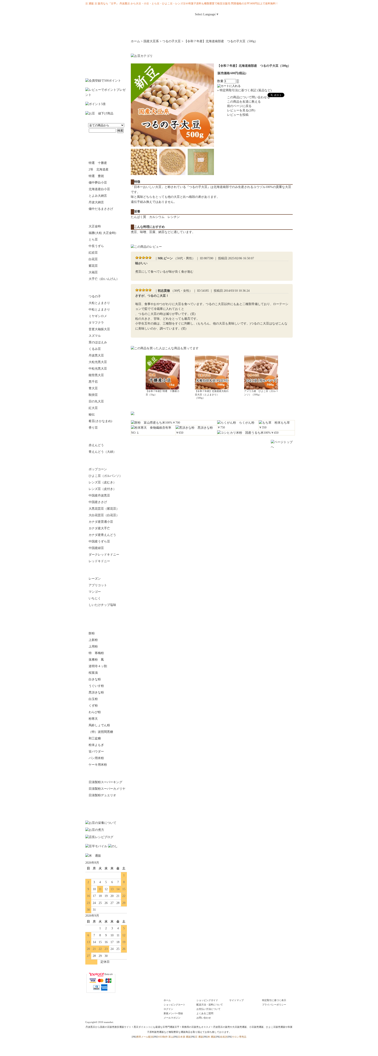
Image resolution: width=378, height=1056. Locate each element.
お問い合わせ (282, 23)
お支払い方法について (208, 1009)
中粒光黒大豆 (98, 368)
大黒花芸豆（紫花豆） (104, 508)
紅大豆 (93, 408)
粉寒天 (93, 718)
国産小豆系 (106, 154)
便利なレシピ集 (171, 30)
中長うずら (96, 246)
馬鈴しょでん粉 (99, 725)
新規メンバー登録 (173, 1013)
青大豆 (93, 388)
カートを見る (283, 13)
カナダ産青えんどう (102, 535)
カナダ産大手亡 (99, 528)
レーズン (95, 578)
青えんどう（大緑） (102, 451)
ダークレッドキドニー (104, 554)
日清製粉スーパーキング (105, 782)
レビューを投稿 (237, 114)
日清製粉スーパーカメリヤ (107, 788)
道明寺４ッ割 (98, 666)
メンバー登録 (263, 13)
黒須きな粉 (96, 692)
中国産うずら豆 (99, 541)
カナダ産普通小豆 (101, 521)
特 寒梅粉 (96, 653)
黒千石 (93, 381)
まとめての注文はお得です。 (106, 56)
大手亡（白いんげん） (104, 279)
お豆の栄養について (137, 30)
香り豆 (93, 427)
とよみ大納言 (98, 195)
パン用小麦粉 (106, 773)
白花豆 (93, 259)
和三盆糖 (95, 738)
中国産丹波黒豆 (99, 495)
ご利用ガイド (216, 23)
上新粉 (93, 640)
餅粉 (92, 633)
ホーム (194, 23)
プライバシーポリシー (274, 1004)
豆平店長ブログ (206, 30)
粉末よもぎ (96, 745)
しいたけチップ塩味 (102, 605)
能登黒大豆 (96, 375)
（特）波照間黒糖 (101, 731)
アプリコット (98, 585)
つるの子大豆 (171, 41)
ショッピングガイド (207, 1000)
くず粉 (93, 705)
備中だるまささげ (101, 208)
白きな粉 (95, 679)
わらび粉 (95, 712)
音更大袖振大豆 (99, 329)
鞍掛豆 (93, 394)
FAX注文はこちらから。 (106, 807)
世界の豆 (106, 460)
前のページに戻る (239, 106)
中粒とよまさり (99, 309)
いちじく (95, 598)
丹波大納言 (96, 202)
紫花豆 (93, 265)
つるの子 (95, 296)
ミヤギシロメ (98, 316)
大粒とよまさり (99, 303)
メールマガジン (260, 23)
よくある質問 (238, 23)
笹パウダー (96, 751)
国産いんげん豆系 (106, 217)
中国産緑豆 (96, 548)
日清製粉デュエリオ (102, 795)
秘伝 (92, 414)
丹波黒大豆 (96, 355)
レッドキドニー (99, 561)
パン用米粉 (96, 758)
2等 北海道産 (98, 169)
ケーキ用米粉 (98, 764)
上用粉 (93, 646)
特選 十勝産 (98, 163)
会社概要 (241, 30)
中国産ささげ (98, 502)
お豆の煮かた (102, 30)
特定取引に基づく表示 (274, 1000)
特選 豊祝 (96, 176)
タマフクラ (96, 322)
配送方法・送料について (209, 1004)
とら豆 (93, 239)
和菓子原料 (106, 624)
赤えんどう (96, 445)
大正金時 (95, 226)
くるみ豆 (95, 349)
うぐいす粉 (96, 686)
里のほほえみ (98, 342)
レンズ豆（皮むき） (102, 482)
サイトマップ (236, 1000)
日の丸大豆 (96, 401)
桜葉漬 (93, 672)
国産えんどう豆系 (106, 436)
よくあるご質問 (204, 1013)
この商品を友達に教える (244, 101)
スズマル (95, 335)
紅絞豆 (93, 252)
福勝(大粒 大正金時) (102, 233)
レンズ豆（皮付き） (102, 489)
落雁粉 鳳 (96, 659)
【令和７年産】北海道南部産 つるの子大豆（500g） (221, 41)
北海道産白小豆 (99, 189)
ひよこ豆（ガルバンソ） (105, 475)
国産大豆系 (106, 287)
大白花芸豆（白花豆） (104, 515)
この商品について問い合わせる (248, 97)
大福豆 (93, 272)
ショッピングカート (174, 1004)
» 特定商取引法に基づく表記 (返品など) (244, 90)
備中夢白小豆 (98, 182)
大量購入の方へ (275, 30)
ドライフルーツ (106, 570)
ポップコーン (98, 469)
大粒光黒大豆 (98, 362)
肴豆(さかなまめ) (100, 421)
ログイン (243, 13)
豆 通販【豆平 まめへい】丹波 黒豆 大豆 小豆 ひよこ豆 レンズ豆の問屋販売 (112, 16)
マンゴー (95, 591)
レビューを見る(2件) (241, 110)
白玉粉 (93, 699)
